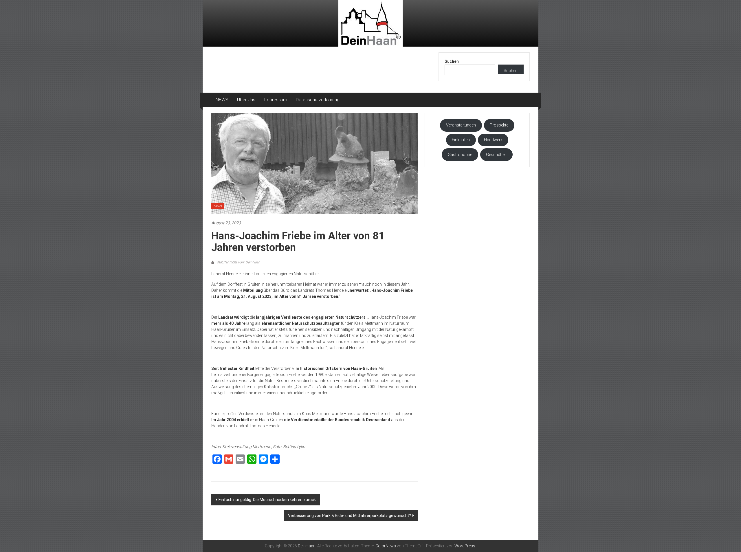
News (218, 206)
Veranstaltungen (461, 125)
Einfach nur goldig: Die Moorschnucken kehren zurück (267, 499)
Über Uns (246, 99)
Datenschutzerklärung (318, 99)
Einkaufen (461, 139)
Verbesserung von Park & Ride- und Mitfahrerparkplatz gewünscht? (349, 515)
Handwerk (493, 139)
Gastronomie (460, 154)
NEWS (222, 99)
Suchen (452, 61)
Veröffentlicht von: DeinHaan (237, 262)
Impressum (275, 99)
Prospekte (499, 125)
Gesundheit (496, 154)
